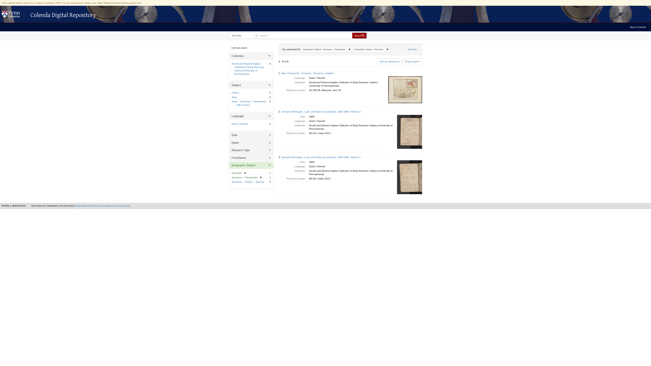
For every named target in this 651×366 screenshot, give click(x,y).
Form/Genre (239, 157)
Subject (236, 85)
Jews (234, 97)
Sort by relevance (389, 61)
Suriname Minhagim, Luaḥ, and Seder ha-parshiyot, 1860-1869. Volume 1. (321, 157)
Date (234, 135)
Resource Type (241, 150)
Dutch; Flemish (240, 124)
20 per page (412, 61)
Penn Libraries (14, 206)
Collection (238, 56)
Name (235, 142)
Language (238, 116)
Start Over (412, 49)
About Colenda (638, 27)
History (235, 92)
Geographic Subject (243, 165)
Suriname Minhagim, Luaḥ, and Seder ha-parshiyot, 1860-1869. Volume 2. (321, 111)
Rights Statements (83, 206)
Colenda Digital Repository (14, 15)
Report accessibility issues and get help (112, 206)
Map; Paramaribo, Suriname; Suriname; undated (307, 73)
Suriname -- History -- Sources (248, 181)
